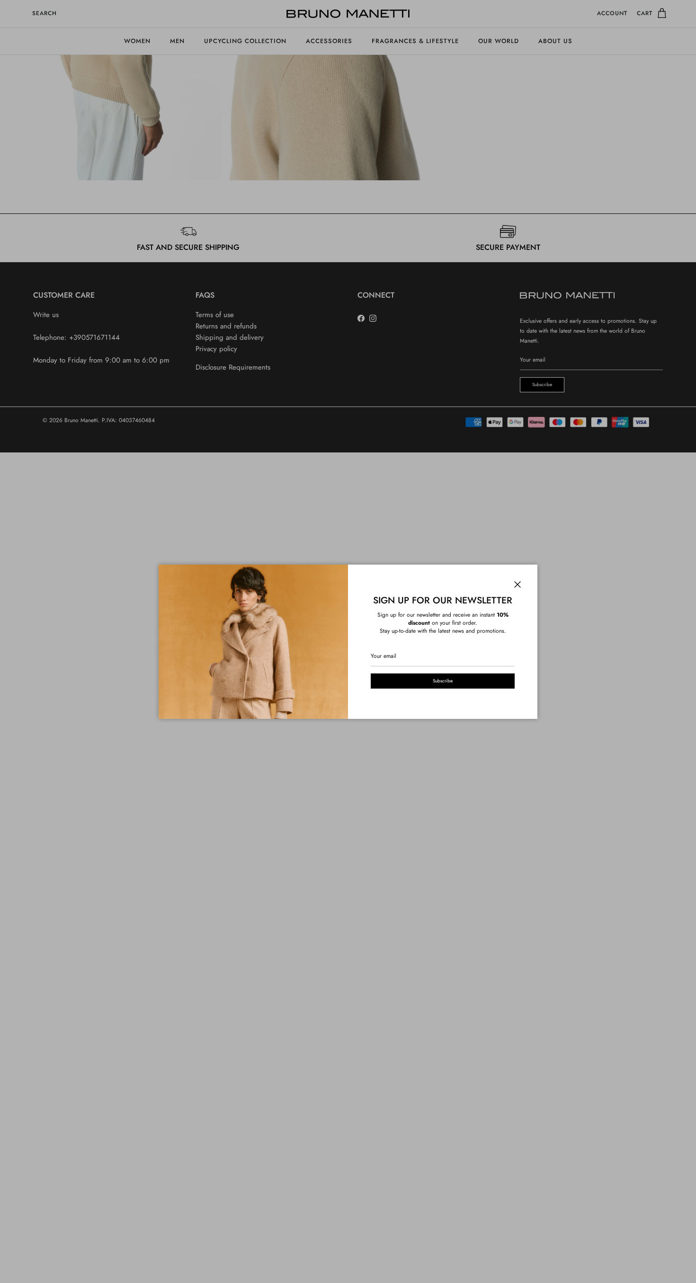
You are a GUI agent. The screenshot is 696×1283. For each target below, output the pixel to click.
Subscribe (443, 680)
